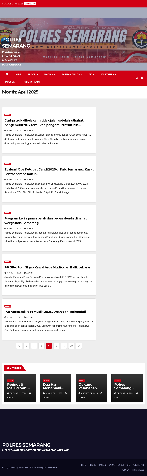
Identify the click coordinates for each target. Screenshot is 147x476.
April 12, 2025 (14, 229)
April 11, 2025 (14, 273)
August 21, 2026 (54, 393)
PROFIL (32, 74)
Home (18, 74)
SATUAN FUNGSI (71, 74)
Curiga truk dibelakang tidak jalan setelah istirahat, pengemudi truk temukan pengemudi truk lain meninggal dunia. (44, 125)
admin (30, 131)
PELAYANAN (107, 74)
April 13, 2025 (14, 180)
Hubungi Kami (31, 82)
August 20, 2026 (125, 393)
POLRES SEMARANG (26, 445)
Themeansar (52, 467)
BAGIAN (49, 74)
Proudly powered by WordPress (15, 467)
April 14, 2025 (14, 131)
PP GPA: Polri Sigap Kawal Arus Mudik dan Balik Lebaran (47, 267)
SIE (91, 74)
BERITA (7, 115)
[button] (137, 78)
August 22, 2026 (18, 393)
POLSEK (10, 82)
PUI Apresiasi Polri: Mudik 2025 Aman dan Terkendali (45, 312)
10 (71, 345)
